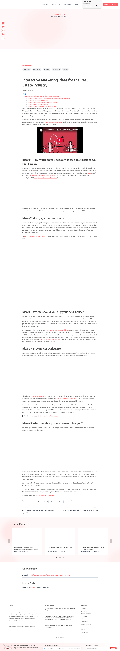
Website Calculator (86, 613)
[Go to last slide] (9, 541)
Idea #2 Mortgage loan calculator (39, 100)
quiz (89, 173)
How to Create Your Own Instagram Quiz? (60, 547)
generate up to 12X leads (53, 122)
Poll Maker (83, 619)
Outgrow (83, 608)
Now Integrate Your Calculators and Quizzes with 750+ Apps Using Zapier (39, 510)
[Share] (3, 38)
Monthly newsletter (60, 648)
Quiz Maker (84, 611)
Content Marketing (60, 14)
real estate (68, 501)
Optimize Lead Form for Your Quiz (48, 416)
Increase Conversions (86, 627)
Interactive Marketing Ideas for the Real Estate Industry (42, 96)
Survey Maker (84, 621)
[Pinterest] (3, 34)
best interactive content (29, 501)
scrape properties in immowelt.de (49, 339)
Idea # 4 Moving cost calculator (39, 104)
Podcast (75, 4)
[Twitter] (3, 26)
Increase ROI (84, 629)
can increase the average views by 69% (42, 175)
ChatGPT (27, 69)
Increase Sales (84, 632)
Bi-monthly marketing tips (74, 648)
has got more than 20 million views (45, 178)
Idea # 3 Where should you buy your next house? (44, 102)
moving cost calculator (40, 396)
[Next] (111, 541)
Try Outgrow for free (110, 4)
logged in (33, 587)
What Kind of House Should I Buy (58, 330)
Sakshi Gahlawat (53, 551)
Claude (47, 69)
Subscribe (113, 648)
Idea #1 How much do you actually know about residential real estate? (50, 98)
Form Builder (84, 616)
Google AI (57, 69)
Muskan (18, 551)
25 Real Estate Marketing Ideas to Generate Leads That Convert (49, 575)
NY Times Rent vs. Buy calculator (36, 236)
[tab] (56, 557)
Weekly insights (49, 648)
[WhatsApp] (3, 30)
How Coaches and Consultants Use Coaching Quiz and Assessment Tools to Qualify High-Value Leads (26, 549)
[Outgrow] (10, 4)
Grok (66, 69)
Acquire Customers (86, 624)
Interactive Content (43, 501)
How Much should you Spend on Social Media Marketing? (80, 509)
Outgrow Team (56, 16)
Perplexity (37, 69)
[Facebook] (3, 23)
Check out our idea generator (44, 496)
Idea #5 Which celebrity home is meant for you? (44, 106)
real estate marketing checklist (65, 398)
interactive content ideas (56, 501)
